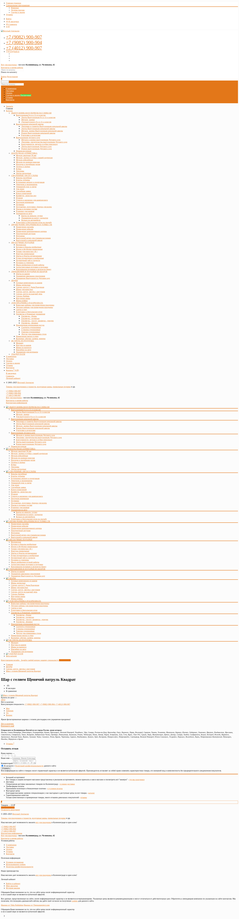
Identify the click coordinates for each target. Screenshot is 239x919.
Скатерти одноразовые (25, 627)
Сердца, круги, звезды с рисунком (25, 590)
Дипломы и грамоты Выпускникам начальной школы (39, 421)
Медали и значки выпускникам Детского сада (35, 435)
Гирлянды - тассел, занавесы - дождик (32, 619)
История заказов (13, 888)
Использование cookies (16, 864)
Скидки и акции (18, 12)
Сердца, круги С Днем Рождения (25, 585)
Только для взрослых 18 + (22, 549)
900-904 (24, 42)
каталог (91, 793)
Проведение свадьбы (20, 524)
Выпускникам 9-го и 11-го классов (31, 115)
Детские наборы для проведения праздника (29, 606)
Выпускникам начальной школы (30, 124)
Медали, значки (22, 414)
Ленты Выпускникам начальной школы (33, 424)
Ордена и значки (18, 462)
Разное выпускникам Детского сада (31, 444)
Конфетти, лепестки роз (21, 492)
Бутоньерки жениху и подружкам (25, 478)
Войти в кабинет (13, 884)
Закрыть (9, 106)
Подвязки (15, 501)
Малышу (14, 643)
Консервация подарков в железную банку (28, 567)
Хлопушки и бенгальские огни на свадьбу (29, 519)
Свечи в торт (16, 608)
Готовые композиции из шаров (24, 581)
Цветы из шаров (18, 571)
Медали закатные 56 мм (21, 451)
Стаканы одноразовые (25, 629)
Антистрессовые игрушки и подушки (27, 564)
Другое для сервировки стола (28, 633)
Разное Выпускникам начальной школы (33, 428)
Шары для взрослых (19, 587)
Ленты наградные (18, 469)
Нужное (14, 494)
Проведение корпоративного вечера (26, 528)
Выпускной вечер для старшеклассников (28, 535)
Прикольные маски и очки (22, 635)
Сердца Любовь (17, 594)
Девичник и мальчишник (21, 481)
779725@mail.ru (12, 52)
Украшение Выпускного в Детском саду (28, 576)
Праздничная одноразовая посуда (30, 325)
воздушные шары (44, 387)
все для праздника (43, 822)
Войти (8, 19)
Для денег (15, 485)
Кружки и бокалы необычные (23, 544)
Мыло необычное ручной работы (25, 562)
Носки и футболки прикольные (24, 546)
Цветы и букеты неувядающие (24, 553)
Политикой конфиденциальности (29, 766)
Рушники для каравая (20, 507)
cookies (75, 901)
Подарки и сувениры (20, 560)
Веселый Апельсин (25, 382)
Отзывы (9, 15)
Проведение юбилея (19, 526)
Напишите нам (7, 726)
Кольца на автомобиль (25, 517)
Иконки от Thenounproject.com (37, 905)
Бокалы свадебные (19, 474)
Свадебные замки (18, 487)
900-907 (24, 36)
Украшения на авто (24, 213)
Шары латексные (18, 583)
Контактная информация (16, 403)
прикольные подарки (62, 387)
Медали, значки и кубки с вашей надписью (29, 453)
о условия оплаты (55, 788)
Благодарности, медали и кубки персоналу (34, 440)
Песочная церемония (20, 498)
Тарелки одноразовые (25, 631)
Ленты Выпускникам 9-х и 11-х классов (33, 412)
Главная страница (13, 3)
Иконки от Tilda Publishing (12, 905)
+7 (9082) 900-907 (13, 391)
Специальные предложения (18, 5)
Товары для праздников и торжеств (21, 387)
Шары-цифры (17, 599)
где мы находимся (136, 780)
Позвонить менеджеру (10, 810)
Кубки (13, 465)
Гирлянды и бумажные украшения (30, 314)
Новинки (15, 8)
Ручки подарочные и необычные (25, 555)
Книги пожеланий (19, 490)
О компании (11, 88)
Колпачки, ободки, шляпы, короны (25, 638)
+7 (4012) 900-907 (13, 395)
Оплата (9, 93)
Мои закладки (12, 886)
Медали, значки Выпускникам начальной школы (36, 426)
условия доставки (67, 784)
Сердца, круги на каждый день (24, 592)
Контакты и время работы (12, 68)
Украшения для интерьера (22, 651)
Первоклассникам (18, 446)
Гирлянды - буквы (23, 615)
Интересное (16, 542)
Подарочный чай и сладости (23, 558)
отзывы (84, 797)
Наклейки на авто (18, 649)
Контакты (10, 100)
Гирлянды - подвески (25, 617)
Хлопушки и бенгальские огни (24, 610)
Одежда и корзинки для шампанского (27, 496)
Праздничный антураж (20, 530)
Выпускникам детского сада (28, 137)
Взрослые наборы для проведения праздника (30, 603)
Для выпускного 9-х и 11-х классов (31, 417)
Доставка (10, 91)
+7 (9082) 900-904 (13, 393)
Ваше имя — (6, 758)
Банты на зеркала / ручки (26, 512)
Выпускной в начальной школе (24, 537)
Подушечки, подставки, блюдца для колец (29, 503)
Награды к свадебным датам (23, 460)
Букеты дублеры (18, 476)
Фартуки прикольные (20, 551)
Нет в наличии (7, 724)
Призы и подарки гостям (21, 505)
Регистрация (12, 77)
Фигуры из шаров (18, 645)
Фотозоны (15, 533)
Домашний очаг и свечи (21, 483)
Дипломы (15, 467)
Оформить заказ (8, 807)
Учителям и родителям (25, 430)
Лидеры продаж (18, 10)
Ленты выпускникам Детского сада (31, 442)
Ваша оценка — (8, 753)
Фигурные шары (18, 596)
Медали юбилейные (19, 456)
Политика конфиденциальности (19, 867)
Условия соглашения (14, 862)
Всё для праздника (9, 65)
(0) (8, 27)
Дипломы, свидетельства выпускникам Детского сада (39, 437)
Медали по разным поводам (23, 458)
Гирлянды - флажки (24, 622)
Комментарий (7, 763)
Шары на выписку (19, 647)
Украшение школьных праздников (25, 574)
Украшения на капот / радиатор (29, 514)
